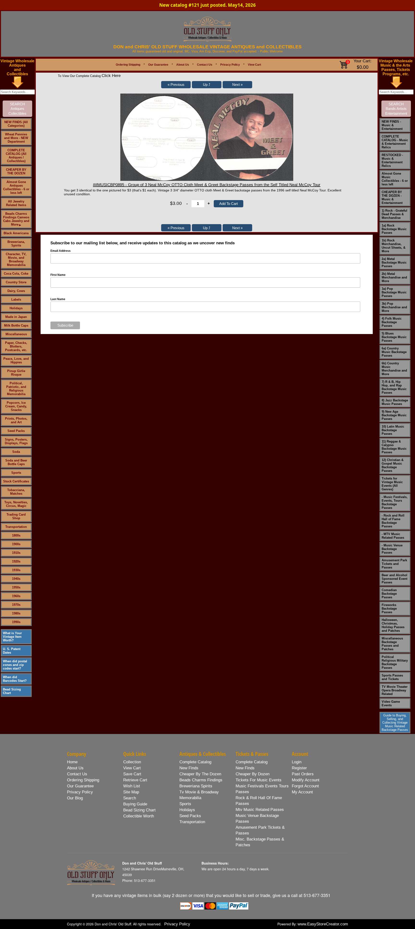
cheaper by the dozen (200, 774)
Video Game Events (391, 703)
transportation (192, 822)
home (72, 762)
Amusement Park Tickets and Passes (394, 563)
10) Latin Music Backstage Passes (393, 430)
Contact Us (204, 64)
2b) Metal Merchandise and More (394, 277)
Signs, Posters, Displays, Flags (16, 441)
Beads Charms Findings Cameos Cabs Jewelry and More (16, 219)
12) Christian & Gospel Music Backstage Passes (392, 465)
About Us (182, 64)
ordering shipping (83, 780)
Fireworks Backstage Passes (389, 608)
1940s (16, 579)
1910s (16, 553)
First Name (58, 275)
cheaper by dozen (252, 774)
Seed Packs (16, 431)
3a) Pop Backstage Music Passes (394, 292)
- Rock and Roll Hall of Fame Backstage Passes (393, 521)
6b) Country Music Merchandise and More (394, 368)
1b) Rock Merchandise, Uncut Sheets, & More (393, 246)
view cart (132, 768)
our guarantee (80, 786)
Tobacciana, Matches (16, 491)
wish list (131, 786)
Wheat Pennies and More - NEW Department (16, 138)
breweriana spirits (195, 786)
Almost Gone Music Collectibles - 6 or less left (395, 179)
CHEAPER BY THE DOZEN (16, 171)
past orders (303, 774)
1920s (16, 561)
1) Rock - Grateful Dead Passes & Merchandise (394, 214)
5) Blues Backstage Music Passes (394, 337)
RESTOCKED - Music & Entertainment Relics (392, 160)
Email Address (60, 251)
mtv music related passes (260, 809)
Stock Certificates (16, 481)
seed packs (190, 816)
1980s (16, 613)
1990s (16, 622)
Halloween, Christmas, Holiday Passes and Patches (393, 625)
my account (302, 792)
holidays (187, 810)
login (296, 762)
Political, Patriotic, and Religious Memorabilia (16, 388)
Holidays (16, 308)
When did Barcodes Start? (15, 679)
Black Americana (16, 233)
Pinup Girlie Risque (16, 372)
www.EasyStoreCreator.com (323, 924)
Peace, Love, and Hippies (16, 360)
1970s (16, 605)
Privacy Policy (230, 64)
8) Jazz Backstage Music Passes (395, 402)
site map (131, 792)
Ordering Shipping (128, 64)
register (299, 768)
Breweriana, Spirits (16, 243)
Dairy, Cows (16, 291)
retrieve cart (135, 780)
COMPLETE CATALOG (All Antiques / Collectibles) (16, 155)
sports (185, 804)
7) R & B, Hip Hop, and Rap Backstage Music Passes (394, 387)
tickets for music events (258, 780)
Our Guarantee (158, 64)
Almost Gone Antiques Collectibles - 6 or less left (16, 187)
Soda (16, 452)
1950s (16, 587)
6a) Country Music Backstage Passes (394, 352)
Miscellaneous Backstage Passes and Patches (392, 644)
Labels (16, 299)
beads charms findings (200, 780)
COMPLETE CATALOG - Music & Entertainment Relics (395, 142)
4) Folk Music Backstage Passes (392, 322)
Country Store (16, 282)
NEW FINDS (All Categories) (16, 123)
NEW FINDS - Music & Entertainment (392, 125)
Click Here (111, 75)
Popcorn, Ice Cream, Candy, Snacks (16, 406)
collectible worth (138, 816)
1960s (16, 596)
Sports (16, 472)
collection (132, 762)
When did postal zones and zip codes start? (15, 664)
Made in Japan (16, 317)
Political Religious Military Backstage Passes (395, 662)
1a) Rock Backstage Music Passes (394, 229)
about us (75, 768)
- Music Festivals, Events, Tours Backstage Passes (395, 502)
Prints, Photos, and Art (16, 420)
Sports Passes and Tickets (392, 677)
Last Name (57, 299)
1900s (16, 544)
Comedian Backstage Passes (389, 593)
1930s (16, 570)
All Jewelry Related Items (16, 203)
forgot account (305, 786)
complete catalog (195, 762)
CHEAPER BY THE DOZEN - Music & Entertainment (392, 197)
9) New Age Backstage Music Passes (394, 415)
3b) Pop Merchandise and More (394, 307)
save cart (132, 774)
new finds (188, 768)
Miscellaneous (16, 334)
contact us (77, 774)
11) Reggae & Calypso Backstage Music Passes (394, 447)
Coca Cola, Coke (16, 273)
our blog (75, 798)
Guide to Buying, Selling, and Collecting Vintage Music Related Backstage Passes (395, 723)
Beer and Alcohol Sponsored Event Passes (394, 578)
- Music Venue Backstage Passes (392, 548)
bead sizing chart (139, 810)
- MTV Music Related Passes (393, 535)
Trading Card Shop (16, 516)
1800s (16, 535)
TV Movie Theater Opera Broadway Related (395, 690)
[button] (176, 84)
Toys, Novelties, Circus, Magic (16, 504)
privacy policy (80, 792)
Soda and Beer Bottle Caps (16, 462)
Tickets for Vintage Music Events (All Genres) (392, 484)
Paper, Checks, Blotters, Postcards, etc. (16, 346)
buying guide (135, 804)
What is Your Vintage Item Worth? (12, 636)
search (129, 798)
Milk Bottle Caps (16, 325)
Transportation (16, 527)
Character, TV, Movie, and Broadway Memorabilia (16, 259)
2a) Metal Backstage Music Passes (394, 262)
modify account (305, 780)
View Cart (254, 64)
